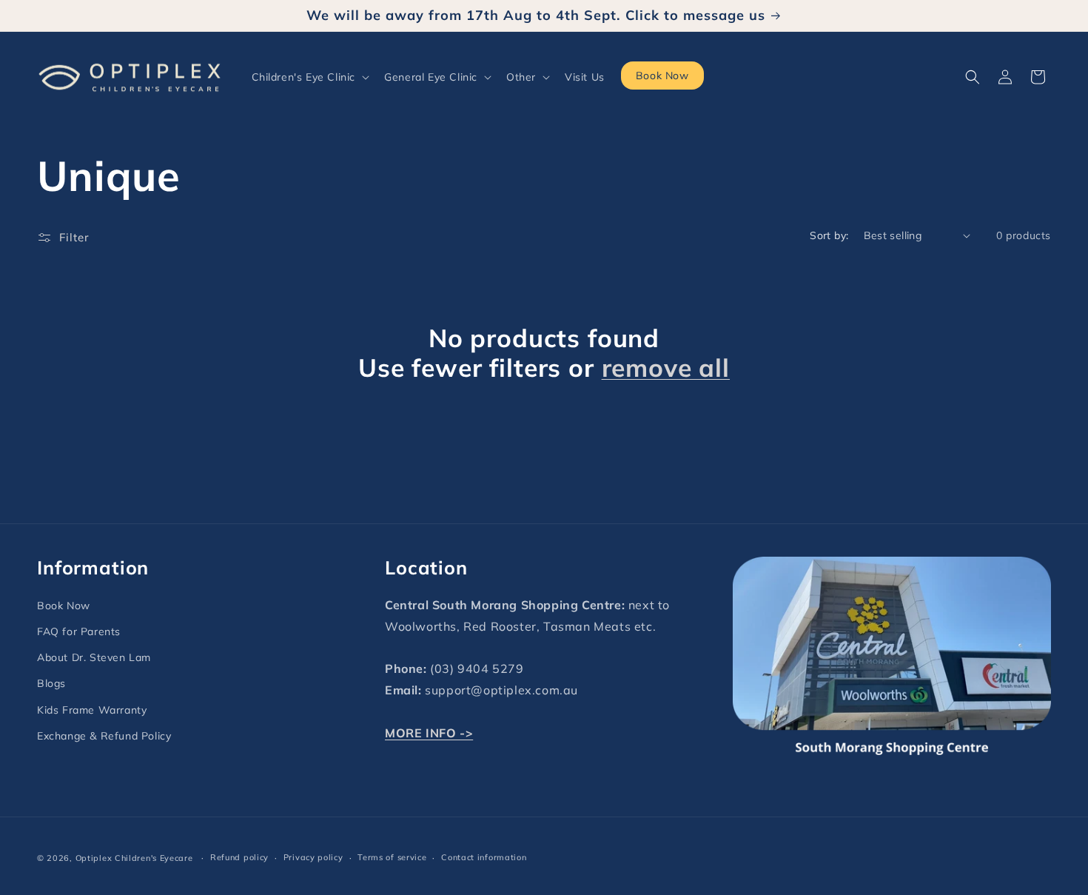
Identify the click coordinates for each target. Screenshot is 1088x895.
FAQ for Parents (79, 631)
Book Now (63, 605)
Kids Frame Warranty (92, 710)
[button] (309, 77)
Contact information (483, 857)
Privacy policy (313, 857)
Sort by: (829, 235)
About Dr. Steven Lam (94, 657)
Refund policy (239, 857)
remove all (666, 367)
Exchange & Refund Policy (104, 736)
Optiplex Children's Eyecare (134, 858)
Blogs (51, 683)
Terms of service (391, 857)
